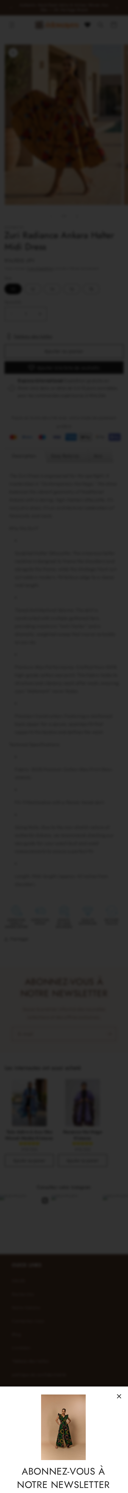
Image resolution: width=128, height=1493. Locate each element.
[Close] (119, 1396)
